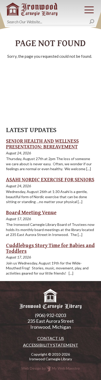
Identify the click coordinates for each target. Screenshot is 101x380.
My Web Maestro (66, 368)
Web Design (31, 368)
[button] (89, 10)
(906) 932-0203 (50, 315)
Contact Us (50, 338)
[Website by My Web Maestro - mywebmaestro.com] (49, 368)
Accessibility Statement (50, 345)
